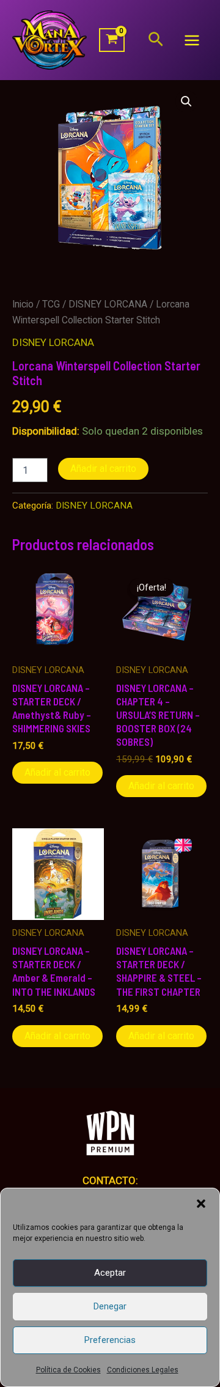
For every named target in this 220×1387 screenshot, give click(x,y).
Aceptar (110, 1272)
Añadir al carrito (103, 468)
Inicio (23, 304)
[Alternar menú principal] (192, 40)
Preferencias (110, 1339)
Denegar (110, 1306)
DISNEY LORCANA (107, 304)
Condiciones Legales (142, 1370)
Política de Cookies (68, 1370)
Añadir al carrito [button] (57, 772)
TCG (51, 304)
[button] (201, 1204)
